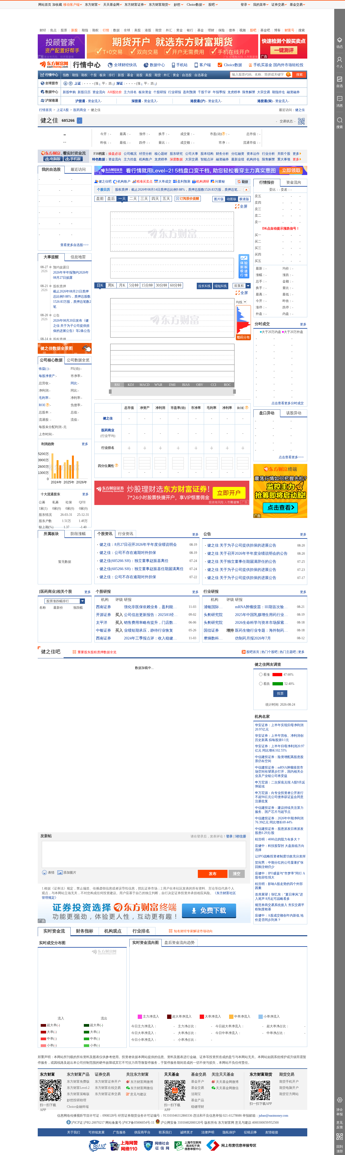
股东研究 (176, 154)
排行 (112, 75)
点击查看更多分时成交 (287, 403)
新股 (74, 30)
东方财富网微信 (141, 1088)
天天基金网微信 (227, 1088)
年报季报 (219, 92)
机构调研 (202, 181)
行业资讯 (125, 534)
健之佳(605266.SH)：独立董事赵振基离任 (133, 561)
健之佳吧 (105, 181)
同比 (74, 383)
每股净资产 (47, 376)
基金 (200, 30)
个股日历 (103, 189)
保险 (221, 30)
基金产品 (197, 1100)
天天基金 (171, 1074)
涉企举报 (339, 1112)
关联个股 (283, 154)
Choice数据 (233, 65)
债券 (232, 30)
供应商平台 (142, 1132)
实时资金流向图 (145, 943)
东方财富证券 (134, 4)
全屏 (243, 206)
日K (100, 285)
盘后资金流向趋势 (179, 943)
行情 (106, 30)
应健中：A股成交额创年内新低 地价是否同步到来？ (279, 918)
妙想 (177, 4)
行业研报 (174, 92)
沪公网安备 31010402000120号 (182, 1122)
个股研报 (159, 92)
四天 (155, 199)
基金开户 (197, 1081)
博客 (277, 30)
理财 (211, 30)
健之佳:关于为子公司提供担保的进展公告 (241, 545)
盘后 (111, 199)
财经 (43, 30)
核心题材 (160, 154)
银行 (190, 30)
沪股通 (80, 101)
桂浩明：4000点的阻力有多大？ (277, 839)
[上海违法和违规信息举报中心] (188, 1145)
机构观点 (113, 931)
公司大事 (191, 154)
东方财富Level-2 (78, 1088)
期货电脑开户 (289, 1088)
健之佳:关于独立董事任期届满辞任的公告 (241, 562)
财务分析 (222, 154)
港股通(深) (264, 101)
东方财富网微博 (141, 1082)
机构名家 (262, 717)
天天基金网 (111, 4)
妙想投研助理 (76, 1100)
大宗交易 (263, 92)
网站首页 (44, 4)
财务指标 (84, 931)
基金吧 (265, 30)
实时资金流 (54, 931)
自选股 (187, 75)
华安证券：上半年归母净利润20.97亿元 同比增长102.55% (279, 748)
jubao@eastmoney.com (273, 1115)
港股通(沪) (197, 101)
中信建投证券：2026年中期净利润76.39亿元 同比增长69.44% (279, 820)
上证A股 (63, 110)
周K (111, 285)
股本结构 (207, 154)
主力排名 (130, 92)
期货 (158, 30)
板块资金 (145, 92)
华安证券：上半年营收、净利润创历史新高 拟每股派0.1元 (279, 738)
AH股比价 (114, 92)
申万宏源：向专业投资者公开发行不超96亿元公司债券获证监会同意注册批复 (279, 797)
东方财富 (47, 1074)
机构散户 (145, 159)
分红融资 (237, 154)
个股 (93, 75)
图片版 (219, 199)
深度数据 (176, 159)
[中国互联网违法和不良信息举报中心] (231, 1145)
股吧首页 (252, 652)
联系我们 (165, 1132)
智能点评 (207, 159)
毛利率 (44, 398)
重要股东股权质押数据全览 (97, 652)
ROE (42, 405)
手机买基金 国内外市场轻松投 (278, 65)
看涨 (266, 674)
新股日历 (84, 92)
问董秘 (220, 181)
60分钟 (175, 285)
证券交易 (277, 4)
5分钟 (134, 285)
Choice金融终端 (78, 1107)
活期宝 (196, 1094)
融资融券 (293, 92)
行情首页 (45, 110)
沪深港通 (51, 100)
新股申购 (69, 92)
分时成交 (262, 324)
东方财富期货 (261, 1074)
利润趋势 (47, 444)
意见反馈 (339, 1125)
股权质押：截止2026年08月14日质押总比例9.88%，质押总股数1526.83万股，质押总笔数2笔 (180, 189)
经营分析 (145, 154)
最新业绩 (237, 159)
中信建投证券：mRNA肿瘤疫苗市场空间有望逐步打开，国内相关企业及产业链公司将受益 (279, 772)
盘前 (100, 199)
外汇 (169, 30)
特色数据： (100, 159)
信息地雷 (78, 257)
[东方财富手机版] (73, 158)
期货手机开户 (289, 1081)
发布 (212, 873)
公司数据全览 (78, 360)
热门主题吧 (288, 652)
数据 (116, 30)
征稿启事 (250, 1132)
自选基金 (200, 75)
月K (122, 285)
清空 (236, 873)
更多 (296, 154)
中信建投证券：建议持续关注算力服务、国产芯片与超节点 (279, 810)
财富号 (289, 30)
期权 (95, 30)
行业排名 (141, 931)
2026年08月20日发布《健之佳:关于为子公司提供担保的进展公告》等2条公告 (71, 326)
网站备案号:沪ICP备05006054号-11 (130, 1122)
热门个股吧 (269, 652)
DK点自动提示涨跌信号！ (280, 228)
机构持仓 (253, 159)
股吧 (253, 30)
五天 (166, 199)
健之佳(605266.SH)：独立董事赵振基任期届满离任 (141, 569)
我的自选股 (51, 169)
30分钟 (161, 285)
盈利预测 (189, 92)
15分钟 (147, 285)
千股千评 (204, 92)
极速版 (244, 199)
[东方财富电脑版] (53, 158)
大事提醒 (51, 257)
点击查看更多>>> (291, 457)
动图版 (231, 199)
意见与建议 (138, 1094)
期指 (85, 30)
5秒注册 (240, 836)
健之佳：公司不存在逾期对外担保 (127, 553)
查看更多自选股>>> (74, 245)
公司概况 (130, 154)
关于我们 (73, 1132)
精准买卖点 (144, 181)
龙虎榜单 (233, 92)
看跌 (266, 684)
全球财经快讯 (125, 65)
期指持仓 (278, 92)
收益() (44, 369)
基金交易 (197, 1088)
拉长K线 (204, 286)
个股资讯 (104, 534)
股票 (64, 30)
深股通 (136, 101)
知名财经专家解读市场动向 (193, 931)
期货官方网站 (289, 1094)
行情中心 (51, 75)
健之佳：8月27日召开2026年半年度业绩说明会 (138, 545)
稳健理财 (197, 1107)
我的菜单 (259, 4)
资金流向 (98, 92)
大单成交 (164, 181)
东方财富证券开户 (108, 1081)
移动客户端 (71, 4)
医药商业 (79, 110)
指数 (66, 75)
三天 (144, 199)
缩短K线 (221, 286)
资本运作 (253, 154)
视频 (242, 30)
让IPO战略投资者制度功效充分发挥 (280, 856)
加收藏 (57, 4)
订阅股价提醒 (189, 198)
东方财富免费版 (78, 1081)
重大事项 (283, 159)
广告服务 (119, 1132)
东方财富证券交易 (108, 1094)
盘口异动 (266, 413)
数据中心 (157, 65)
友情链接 (271, 1132)
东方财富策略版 (78, 1094)
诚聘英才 (186, 1132)
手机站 (182, 65)
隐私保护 (229, 1132)
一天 (122, 199)
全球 (127, 30)
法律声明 (207, 1132)
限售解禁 (248, 92)
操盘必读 (114, 154)
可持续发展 (96, 1132)
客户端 (205, 65)
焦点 (53, 30)
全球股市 (51, 83)
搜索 (301, 30)
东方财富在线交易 (108, 1088)
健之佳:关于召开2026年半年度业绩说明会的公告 (247, 553)
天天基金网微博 (227, 1082)
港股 (148, 30)
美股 (137, 30)
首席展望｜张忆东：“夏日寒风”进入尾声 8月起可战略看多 (279, 897)
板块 (102, 75)
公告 (207, 534)
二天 (133, 199)
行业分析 (268, 154)
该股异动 (293, 413)
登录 (229, 836)
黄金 (179, 30)
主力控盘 (130, 159)
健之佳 (108, 418)
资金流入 (94, 101)
